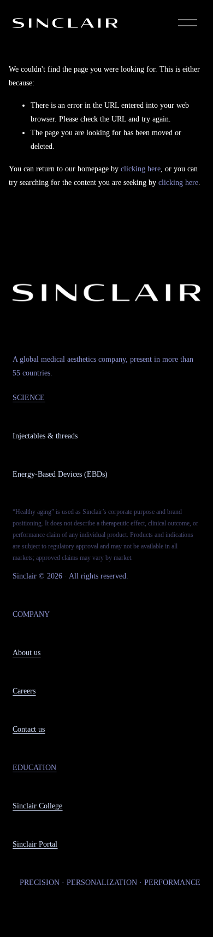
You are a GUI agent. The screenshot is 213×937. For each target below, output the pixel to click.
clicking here (141, 169)
